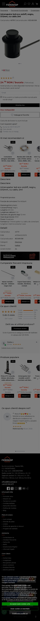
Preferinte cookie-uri (20, 613)
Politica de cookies (26, 595)
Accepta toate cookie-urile (20, 604)
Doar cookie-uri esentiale (20, 609)
